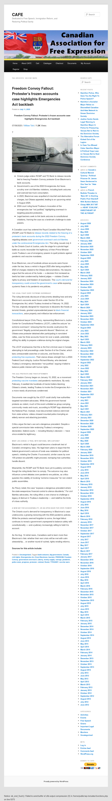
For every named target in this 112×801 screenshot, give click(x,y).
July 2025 (84, 261)
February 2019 (86, 484)
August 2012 (85, 698)
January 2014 (86, 655)
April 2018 (84, 513)
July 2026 (84, 226)
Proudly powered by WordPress (56, 781)
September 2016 (87, 568)
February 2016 (86, 588)
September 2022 (87, 359)
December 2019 (86, 455)
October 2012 (86, 693)
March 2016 (85, 586)
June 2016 (84, 577)
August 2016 (85, 571)
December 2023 (86, 316)
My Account (85, 63)
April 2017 (84, 548)
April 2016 (84, 582)
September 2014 (87, 635)
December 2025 (86, 246)
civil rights (16, 557)
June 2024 (84, 298)
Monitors (84, 732)
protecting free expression (23, 356)
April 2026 (84, 235)
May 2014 (84, 643)
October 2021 (86, 391)
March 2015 (85, 617)
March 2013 (85, 684)
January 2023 (86, 348)
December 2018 (86, 490)
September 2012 (87, 696)
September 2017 (87, 533)
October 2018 (86, 496)
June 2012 (84, 704)
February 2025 (86, 275)
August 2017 (85, 536)
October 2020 (86, 426)
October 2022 (86, 356)
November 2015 (86, 594)
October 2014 (86, 632)
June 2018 (84, 507)
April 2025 (84, 269)
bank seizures (43, 554)
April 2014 (84, 646)
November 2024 (86, 284)
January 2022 (86, 382)
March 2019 (85, 481)
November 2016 (86, 562)
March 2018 (85, 516)
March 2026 (85, 238)
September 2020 (87, 429)
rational (41, 562)
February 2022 (86, 380)
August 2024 (85, 293)
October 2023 (86, 322)
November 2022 (86, 354)
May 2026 (84, 232)
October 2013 (86, 664)
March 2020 (85, 446)
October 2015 (86, 597)
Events (83, 717)
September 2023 (87, 324)
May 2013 (84, 678)
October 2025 (86, 252)
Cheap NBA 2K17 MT (89, 204)
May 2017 (84, 545)
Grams (83, 723)
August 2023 (85, 327)
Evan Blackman (41, 557)
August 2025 (85, 258)
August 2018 (85, 501)
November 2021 (86, 388)
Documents (71, 63)
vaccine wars (64, 562)
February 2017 (86, 554)
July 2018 (84, 504)
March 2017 (85, 551)
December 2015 (86, 591)
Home (15, 63)
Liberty (40, 559)
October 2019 (86, 461)
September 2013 (87, 667)
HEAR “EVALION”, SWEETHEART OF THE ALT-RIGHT (89, 210)
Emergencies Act (27, 557)
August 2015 (85, 603)
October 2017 (86, 530)
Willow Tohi (29, 125)
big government (56, 554)
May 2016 (84, 580)
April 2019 (84, 478)
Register (16, 69)
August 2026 (85, 223)
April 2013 (84, 681)
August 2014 (85, 638)
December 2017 (86, 525)
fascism (51, 557)
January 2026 (86, 243)
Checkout (59, 63)
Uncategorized (25, 554)
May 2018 (84, 510)
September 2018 (87, 498)
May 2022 (84, 371)
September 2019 (87, 464)
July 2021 (84, 400)
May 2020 (84, 440)
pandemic (66, 559)
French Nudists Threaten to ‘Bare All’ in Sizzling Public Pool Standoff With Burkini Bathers (89, 196)
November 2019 (86, 458)
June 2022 (84, 368)
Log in (83, 745)
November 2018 (86, 493)
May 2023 (84, 336)
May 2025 (84, 266)
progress (25, 562)
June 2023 (84, 333)
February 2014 (86, 652)
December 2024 (86, 281)
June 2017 (84, 542)
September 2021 (87, 394)
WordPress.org (86, 754)
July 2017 (84, 539)
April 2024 (84, 304)
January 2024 (86, 313)
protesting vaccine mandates (25, 380)
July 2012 (84, 702)
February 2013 (86, 687)
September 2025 (87, 255)
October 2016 (86, 565)
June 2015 (84, 609)
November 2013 (86, 661)
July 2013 (84, 672)
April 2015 (84, 614)
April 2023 (84, 339)
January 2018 (86, 522)
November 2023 (86, 319)
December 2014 (86, 626)
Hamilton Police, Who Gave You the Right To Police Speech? (89, 96)
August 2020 (85, 432)
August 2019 (85, 466)
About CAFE (27, 63)
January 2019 (86, 487)
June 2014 (84, 641)
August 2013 (85, 670)
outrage (59, 559)
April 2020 (84, 443)
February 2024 (86, 310)
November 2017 (86, 527)
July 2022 (84, 365)
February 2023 (86, 345)
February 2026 (86, 240)
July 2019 (84, 470)
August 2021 (85, 397)
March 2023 (85, 342)
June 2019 (84, 472)
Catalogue (47, 63)
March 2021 (85, 411)
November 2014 (86, 629)
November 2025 (86, 249)
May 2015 (84, 612)
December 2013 (86, 658)
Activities (84, 714)
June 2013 (84, 675)
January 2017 (86, 556)
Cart (37, 63)
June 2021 (84, 403)
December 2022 (86, 351)
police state (16, 562)
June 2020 (84, 438)
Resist (47, 562)
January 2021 (86, 417)
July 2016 (84, 574)
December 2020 (86, 420)
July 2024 (84, 295)
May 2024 (84, 301)
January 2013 (86, 690)
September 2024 (87, 290)
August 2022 (85, 362)
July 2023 (84, 330)
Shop (25, 69)
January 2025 (86, 278)
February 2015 (86, 620)
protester (33, 562)
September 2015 (87, 600)
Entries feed (85, 748)
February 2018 (86, 519)
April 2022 (84, 374)
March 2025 (85, 272)
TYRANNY (54, 562)
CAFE (17, 14)
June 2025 (84, 264)
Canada (66, 554)
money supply (49, 559)
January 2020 (86, 452)
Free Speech (85, 720)
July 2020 (84, 435)
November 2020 (86, 423)
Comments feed (87, 751)
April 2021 (84, 409)
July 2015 (84, 606)
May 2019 (84, 475)
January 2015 (86, 623)
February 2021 (86, 414)
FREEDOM (59, 557)
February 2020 (86, 449)
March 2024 (85, 307)
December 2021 (86, 385)
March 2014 (85, 649)
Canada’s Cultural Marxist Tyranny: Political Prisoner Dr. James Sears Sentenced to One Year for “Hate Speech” (88, 178)
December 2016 (86, 559)
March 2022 (85, 377)
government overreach (28, 559)
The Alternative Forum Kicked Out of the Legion (89, 139)
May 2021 (84, 406)
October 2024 (86, 287)
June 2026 (84, 229)
